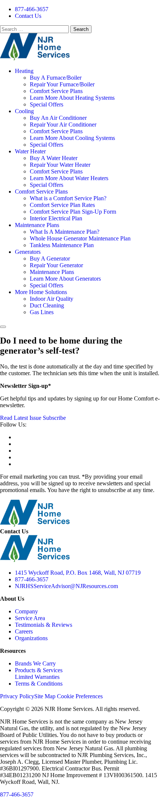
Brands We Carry (35, 663)
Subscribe (54, 418)
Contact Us (28, 16)
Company (26, 611)
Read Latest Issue (20, 418)
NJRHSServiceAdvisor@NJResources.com (66, 586)
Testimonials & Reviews (43, 625)
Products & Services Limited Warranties (39, 673)
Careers (24, 631)
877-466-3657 (31, 9)
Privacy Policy (17, 696)
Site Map (44, 696)
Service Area (30, 618)
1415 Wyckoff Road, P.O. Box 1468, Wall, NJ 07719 (78, 572)
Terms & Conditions (39, 683)
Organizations (31, 638)
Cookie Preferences (80, 696)
